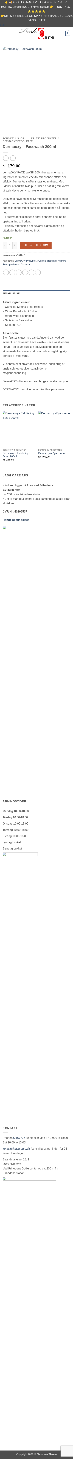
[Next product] (6, 158)
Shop (20, 138)
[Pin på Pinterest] (31, 272)
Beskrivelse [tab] (11, 293)
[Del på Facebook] (12, 272)
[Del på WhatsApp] (6, 272)
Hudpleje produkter (42, 138)
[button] (5, 33)
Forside (8, 138)
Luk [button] (2, 24)
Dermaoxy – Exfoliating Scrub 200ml (16, 455)
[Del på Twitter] (19, 272)
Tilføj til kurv (35, 245)
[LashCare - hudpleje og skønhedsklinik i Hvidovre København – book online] (36, 33)
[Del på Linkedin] (38, 272)
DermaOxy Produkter (18, 141)
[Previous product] (13, 158)
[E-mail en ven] (25, 272)
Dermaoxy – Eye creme (51, 453)
